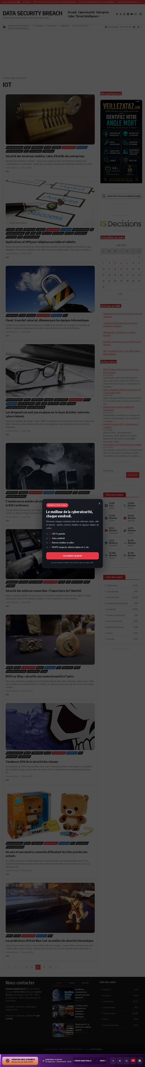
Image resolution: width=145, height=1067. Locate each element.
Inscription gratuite (72, 555)
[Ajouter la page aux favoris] (126, 1060)
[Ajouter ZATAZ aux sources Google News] (140, 1060)
